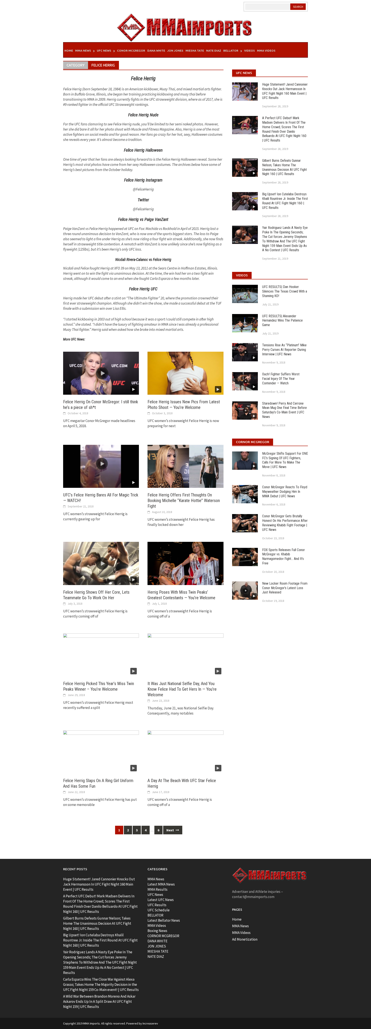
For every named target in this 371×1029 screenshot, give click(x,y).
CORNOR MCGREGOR (163, 935)
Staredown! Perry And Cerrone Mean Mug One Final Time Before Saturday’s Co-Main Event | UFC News (284, 410)
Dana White (156, 50)
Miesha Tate (195, 50)
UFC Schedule (158, 910)
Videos (249, 50)
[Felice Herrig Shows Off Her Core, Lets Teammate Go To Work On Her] (101, 563)
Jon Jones (175, 50)
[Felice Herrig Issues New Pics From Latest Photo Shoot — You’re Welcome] (185, 372)
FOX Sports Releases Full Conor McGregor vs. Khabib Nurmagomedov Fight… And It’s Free (283, 556)
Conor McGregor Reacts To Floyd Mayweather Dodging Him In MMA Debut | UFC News (284, 491)
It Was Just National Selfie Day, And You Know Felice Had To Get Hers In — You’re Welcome (182, 689)
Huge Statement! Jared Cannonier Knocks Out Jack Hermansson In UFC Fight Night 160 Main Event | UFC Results (285, 91)
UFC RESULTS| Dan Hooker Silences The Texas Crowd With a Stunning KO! (284, 291)
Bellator (230, 50)
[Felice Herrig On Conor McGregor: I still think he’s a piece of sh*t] (101, 372)
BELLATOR (155, 915)
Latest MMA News (161, 884)
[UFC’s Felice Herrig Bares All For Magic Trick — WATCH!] (101, 466)
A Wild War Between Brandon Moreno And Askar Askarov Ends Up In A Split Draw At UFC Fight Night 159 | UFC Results (99, 1001)
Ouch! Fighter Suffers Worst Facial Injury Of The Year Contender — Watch (281, 378)
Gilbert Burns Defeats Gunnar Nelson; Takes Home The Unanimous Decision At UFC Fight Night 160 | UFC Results (284, 167)
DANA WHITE (157, 941)
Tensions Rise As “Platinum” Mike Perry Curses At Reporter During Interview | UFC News (284, 349)
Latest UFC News (160, 899)
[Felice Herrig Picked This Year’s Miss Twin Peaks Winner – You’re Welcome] (101, 654)
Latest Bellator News (163, 920)
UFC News (104, 50)
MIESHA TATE (157, 951)
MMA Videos (266, 50)
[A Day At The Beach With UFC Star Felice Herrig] (185, 751)
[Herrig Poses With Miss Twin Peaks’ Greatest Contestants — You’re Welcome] (185, 563)
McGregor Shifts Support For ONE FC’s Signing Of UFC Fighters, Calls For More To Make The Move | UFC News (285, 460)
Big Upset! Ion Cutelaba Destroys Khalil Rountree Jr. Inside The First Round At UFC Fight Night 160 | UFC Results (285, 200)
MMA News (83, 50)
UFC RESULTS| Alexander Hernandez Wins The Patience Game (282, 320)
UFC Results (156, 905)
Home (68, 50)
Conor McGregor (131, 50)
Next (170, 830)
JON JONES (156, 946)
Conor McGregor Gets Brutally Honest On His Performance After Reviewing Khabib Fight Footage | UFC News (285, 522)
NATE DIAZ (155, 956)
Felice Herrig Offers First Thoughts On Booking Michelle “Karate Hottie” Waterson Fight (183, 500)
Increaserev (150, 1023)
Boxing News (157, 930)
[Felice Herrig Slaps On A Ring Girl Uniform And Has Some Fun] (101, 751)
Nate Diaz (213, 50)
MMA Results (157, 889)
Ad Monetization (244, 939)
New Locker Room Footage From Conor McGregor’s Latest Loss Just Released (284, 588)
